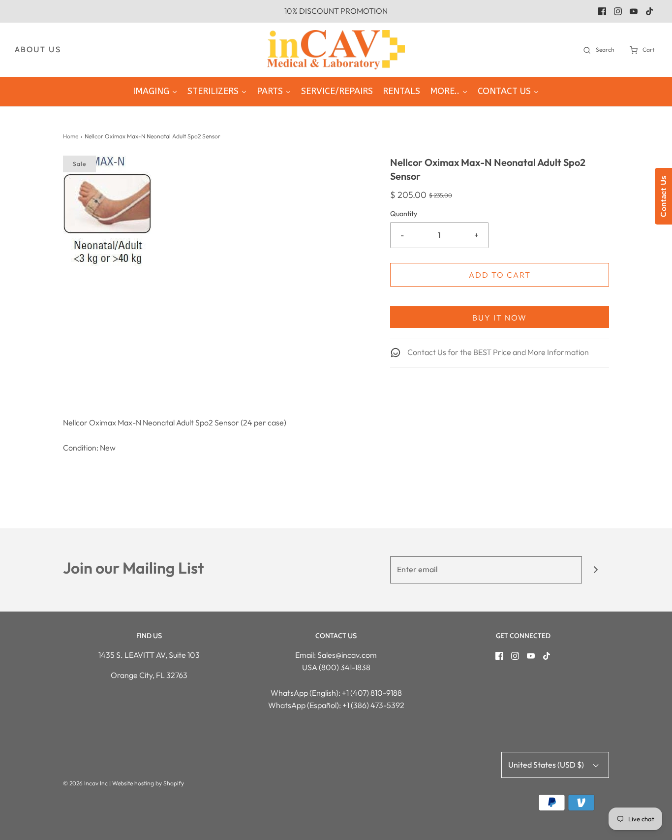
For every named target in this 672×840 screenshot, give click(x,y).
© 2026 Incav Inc (85, 783)
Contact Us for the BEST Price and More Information (497, 352)
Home (70, 136)
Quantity (403, 213)
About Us (38, 49)
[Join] (595, 569)
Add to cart (500, 275)
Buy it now (499, 318)
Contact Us (663, 196)
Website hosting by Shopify (148, 783)
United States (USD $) (546, 765)
